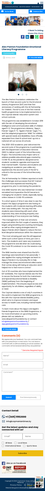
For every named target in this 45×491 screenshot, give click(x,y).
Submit (9, 397)
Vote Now (9, 11)
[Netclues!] (32, 487)
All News (8, 443)
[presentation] (41, 20)
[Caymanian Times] (8, 2)
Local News (22, 443)
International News (13, 446)
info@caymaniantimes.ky (18, 421)
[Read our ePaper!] (39, 488)
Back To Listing (36, 30)
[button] (11, 21)
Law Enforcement (25, 6)
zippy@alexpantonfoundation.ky (15, 324)
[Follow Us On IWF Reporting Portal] (22, 469)
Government (36, 6)
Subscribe (22, 453)
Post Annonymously (28, 397)
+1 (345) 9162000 (16, 416)
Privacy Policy (16, 485)
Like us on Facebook (16, 463)
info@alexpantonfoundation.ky (15, 321)
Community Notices (11, 6)
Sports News (32, 446)
